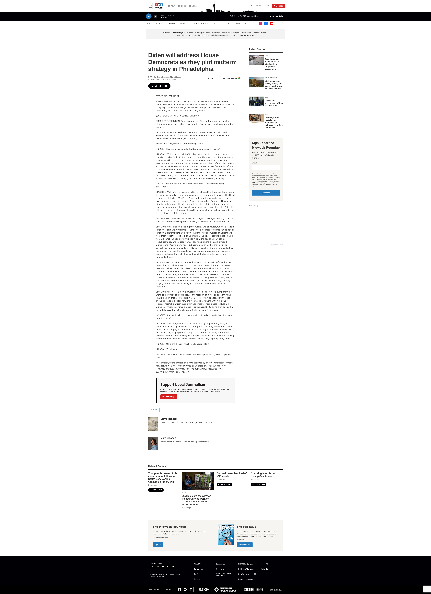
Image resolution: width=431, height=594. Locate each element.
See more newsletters (161, 537)
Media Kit (264, 569)
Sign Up (158, 545)
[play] (149, 16)
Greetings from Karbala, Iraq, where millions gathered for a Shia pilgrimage (274, 122)
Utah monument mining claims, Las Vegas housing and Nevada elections (273, 85)
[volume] (155, 16)
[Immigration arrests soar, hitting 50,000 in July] (256, 101)
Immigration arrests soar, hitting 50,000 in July (274, 103)
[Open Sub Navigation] (153, 23)
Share (210, 78)
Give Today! (170, 397)
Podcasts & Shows (200, 23)
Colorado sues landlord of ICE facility (232, 475)
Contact (249, 23)
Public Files (265, 564)
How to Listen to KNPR (247, 574)
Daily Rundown (271, 78)
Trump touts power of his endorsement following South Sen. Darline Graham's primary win (162, 477)
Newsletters (262, 6)
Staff (196, 574)
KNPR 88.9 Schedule (246, 564)
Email (254, 163)
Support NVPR (233, 23)
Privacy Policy (175, 574)
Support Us (220, 564)
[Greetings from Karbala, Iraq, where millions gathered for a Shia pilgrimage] (256, 118)
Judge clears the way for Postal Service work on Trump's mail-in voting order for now (196, 500)
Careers (197, 579)
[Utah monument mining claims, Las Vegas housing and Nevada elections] (256, 82)
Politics (154, 410)
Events (218, 23)
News (148, 23)
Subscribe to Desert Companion (224, 574)
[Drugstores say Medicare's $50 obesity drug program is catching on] (256, 60)
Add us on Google (229, 78)
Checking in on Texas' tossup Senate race (263, 475)
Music (183, 23)
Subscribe (266, 192)
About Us (197, 564)
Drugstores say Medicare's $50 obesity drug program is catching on (272, 64)
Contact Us (198, 569)
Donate (279, 6)
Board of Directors (245, 579)
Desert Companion (165, 23)
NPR (266, 56)
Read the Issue (244, 545)
